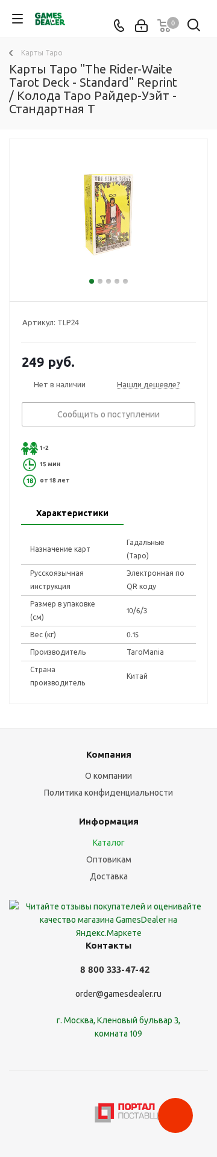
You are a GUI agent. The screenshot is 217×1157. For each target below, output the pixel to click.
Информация (109, 821)
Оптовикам (108, 859)
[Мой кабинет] (141, 26)
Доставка (109, 876)
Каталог (109, 842)
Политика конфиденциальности (108, 792)
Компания (108, 754)
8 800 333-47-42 (114, 969)
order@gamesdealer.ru (118, 994)
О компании (108, 776)
